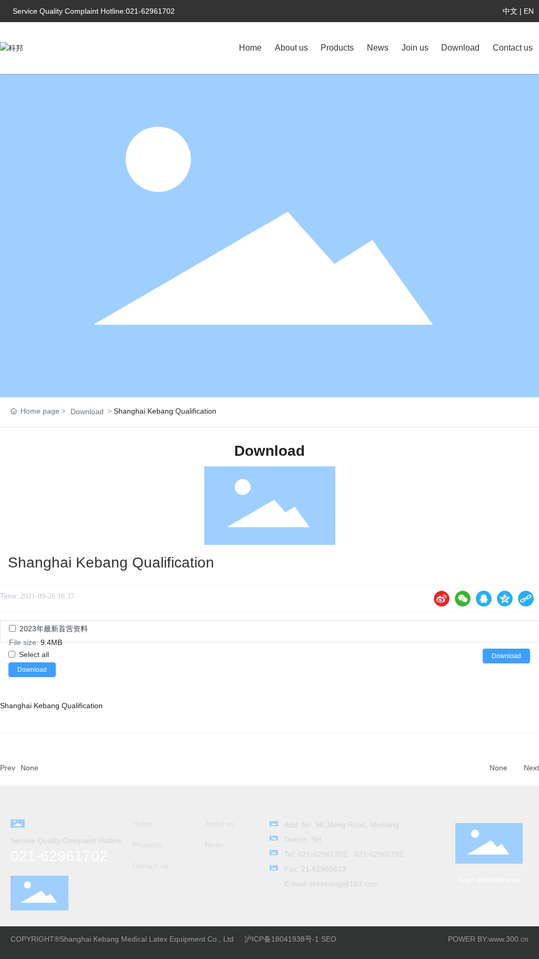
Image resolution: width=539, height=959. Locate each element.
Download (87, 411)
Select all (34, 654)
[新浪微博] (442, 598)
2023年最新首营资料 (53, 628)
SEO (328, 939)
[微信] (463, 598)
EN (529, 11)
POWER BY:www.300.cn (488, 939)
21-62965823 (323, 869)
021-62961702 (150, 11)
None (29, 768)
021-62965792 (378, 854)
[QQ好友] (484, 598)
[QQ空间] (505, 598)
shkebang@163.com (344, 883)
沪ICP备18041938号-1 (281, 939)
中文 (510, 11)
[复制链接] (526, 598)
